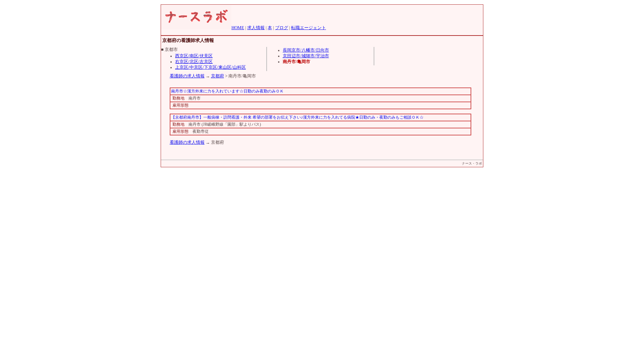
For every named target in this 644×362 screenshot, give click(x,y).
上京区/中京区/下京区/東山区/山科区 (210, 67)
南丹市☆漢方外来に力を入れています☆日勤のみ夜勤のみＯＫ (227, 91)
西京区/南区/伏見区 (194, 56)
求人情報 (256, 27)
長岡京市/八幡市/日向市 (306, 50)
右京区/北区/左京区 (194, 61)
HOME (237, 27)
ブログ (281, 27)
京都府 (217, 76)
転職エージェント (308, 27)
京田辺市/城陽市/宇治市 (306, 56)
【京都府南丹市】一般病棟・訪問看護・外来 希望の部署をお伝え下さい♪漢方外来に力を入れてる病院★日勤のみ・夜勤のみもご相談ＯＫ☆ (297, 117)
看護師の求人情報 (187, 76)
